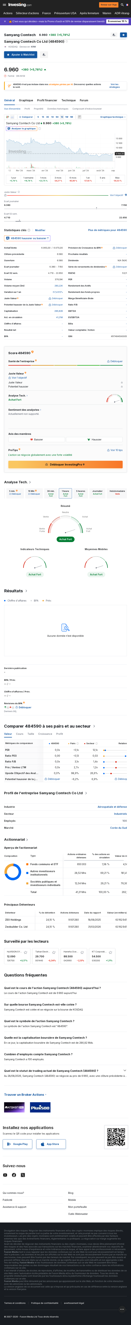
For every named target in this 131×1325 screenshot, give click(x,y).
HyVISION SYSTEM (16, 951)
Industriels (120, 813)
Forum (84, 100)
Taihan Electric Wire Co (46, 951)
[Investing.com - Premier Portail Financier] (20, 5)
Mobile (72, 1199)
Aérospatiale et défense (112, 806)
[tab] (15, 493)
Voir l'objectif (116, 195)
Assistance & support (14, 1206)
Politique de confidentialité (44, 1303)
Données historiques (57, 108)
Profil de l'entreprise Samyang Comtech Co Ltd (43, 793)
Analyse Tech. (16, 482)
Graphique (26, 100)
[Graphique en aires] (12, 117)
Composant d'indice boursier (87, 108)
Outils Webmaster (78, 1213)
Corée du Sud (118, 827)
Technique (68, 100)
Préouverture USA (65, 13)
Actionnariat (14, 839)
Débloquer (54, 778)
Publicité (7, 1199)
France (46, 13)
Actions (7, 13)
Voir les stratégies (114, 86)
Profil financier (47, 100)
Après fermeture (89, 13)
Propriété (38, 108)
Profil (27, 108)
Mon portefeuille (77, 1206)
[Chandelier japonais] (7, 117)
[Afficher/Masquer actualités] (79, 117)
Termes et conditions (15, 1303)
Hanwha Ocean (71, 951)
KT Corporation (99, 951)
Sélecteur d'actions (27, 13)
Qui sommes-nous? (13, 1192)
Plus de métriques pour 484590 (107, 230)
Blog (70, 1192)
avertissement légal (74, 1303)
